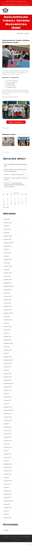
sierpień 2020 (7, 363)
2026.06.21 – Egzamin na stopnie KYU (14, 174)
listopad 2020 (7, 356)
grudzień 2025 (8, 236)
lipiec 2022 (7, 316)
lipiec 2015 (7, 504)
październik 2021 (8, 343)
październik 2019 (8, 383)
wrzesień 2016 (8, 470)
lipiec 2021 (7, 346)
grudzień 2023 (8, 279)
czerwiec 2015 (8, 507)
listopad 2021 (7, 340)
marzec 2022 (7, 330)
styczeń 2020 (7, 373)
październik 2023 (8, 286)
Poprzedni (20, 33)
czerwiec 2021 (8, 350)
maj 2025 (6, 249)
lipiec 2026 (7, 219)
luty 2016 (6, 487)
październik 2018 (8, 410)
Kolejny (27, 33)
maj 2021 (6, 353)
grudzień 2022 (8, 306)
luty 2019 (6, 403)
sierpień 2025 (7, 246)
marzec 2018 (7, 430)
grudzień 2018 (8, 407)
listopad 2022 (7, 310)
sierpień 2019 (7, 387)
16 (4, 202)
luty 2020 (6, 370)
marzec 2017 (7, 457)
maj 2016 (6, 477)
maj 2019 (6, 393)
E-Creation (27, 536)
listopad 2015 (7, 497)
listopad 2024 (7, 259)
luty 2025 (6, 256)
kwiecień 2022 (8, 326)
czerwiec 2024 (8, 266)
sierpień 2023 (7, 289)
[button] (3, 141)
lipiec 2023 (7, 293)
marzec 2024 (7, 276)
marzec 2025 (7, 252)
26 (15, 204)
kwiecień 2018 (8, 427)
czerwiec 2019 (8, 390)
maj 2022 (6, 323)
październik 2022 (8, 313)
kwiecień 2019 (8, 397)
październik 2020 (8, 360)
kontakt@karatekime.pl (22, 1)
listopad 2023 (7, 283)
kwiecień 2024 (8, 273)
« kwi (4, 207)
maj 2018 (6, 424)
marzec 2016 (7, 484)
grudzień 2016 (8, 464)
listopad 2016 (7, 467)
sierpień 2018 (7, 417)
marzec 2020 (7, 366)
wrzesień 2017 (8, 440)
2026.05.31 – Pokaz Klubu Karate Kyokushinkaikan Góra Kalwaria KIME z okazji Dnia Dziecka (14, 184)
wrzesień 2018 (8, 413)
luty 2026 (6, 232)
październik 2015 (8, 501)
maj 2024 (6, 269)
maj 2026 (6, 226)
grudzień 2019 (8, 377)
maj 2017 (6, 450)
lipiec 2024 (7, 263)
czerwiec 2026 (8, 222)
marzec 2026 (7, 229)
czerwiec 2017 (8, 447)
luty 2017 (6, 460)
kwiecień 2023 (8, 299)
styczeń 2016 (7, 491)
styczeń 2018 (7, 434)
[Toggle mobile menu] (29, 10)
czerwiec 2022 (8, 320)
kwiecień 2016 (8, 480)
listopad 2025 (7, 239)
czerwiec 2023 (8, 296)
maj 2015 (6, 511)
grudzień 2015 (8, 494)
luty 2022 (6, 333)
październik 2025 (8, 242)
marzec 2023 (7, 303)
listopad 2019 (7, 380)
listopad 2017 (7, 437)
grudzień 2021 (8, 336)
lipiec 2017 (7, 444)
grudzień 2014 (8, 517)
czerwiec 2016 (8, 474)
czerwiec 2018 (8, 420)
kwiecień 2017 (8, 454)
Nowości (6, 530)
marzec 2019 (7, 400)
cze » (8, 207)
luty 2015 (6, 514)
